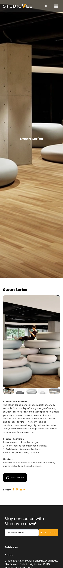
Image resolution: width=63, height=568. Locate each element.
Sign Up (50, 532)
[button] (56, 6)
